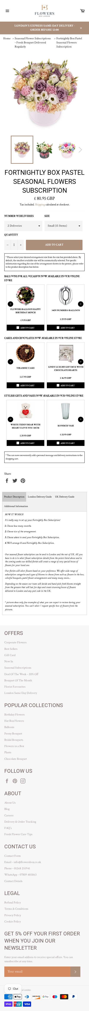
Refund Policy (12, 902)
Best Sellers (10, 649)
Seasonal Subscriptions (17, 668)
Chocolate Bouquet (15, 759)
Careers (8, 815)
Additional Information (16, 506)
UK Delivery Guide (64, 496)
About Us (10, 803)
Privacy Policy (12, 915)
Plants (7, 752)
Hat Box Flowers (14, 721)
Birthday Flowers (14, 715)
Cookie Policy (12, 922)
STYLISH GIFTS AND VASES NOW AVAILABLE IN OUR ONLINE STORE (43, 395)
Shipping (40, 205)
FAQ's (8, 828)
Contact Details (13, 881)
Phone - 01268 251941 (17, 868)
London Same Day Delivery (20, 693)
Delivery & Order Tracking (20, 822)
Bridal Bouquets (13, 740)
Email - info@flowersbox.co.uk (22, 862)
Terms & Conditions (16, 909)
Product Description (14, 496)
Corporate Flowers (15, 642)
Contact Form (12, 856)
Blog (7, 809)
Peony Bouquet (13, 734)
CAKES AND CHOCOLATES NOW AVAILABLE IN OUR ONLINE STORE (43, 338)
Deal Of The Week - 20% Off (21, 674)
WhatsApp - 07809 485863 (20, 875)
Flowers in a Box (14, 746)
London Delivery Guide (40, 496)
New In (8, 661)
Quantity (11, 235)
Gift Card (10, 655)
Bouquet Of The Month (18, 680)
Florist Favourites (14, 687)
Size (47, 216)
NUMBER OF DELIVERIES (19, 216)
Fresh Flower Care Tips (18, 834)
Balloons (9, 727)
